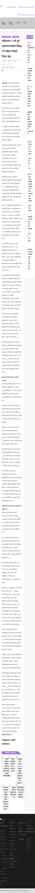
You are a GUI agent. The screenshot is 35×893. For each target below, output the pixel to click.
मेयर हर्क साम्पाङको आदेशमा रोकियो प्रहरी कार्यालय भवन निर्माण (29, 96)
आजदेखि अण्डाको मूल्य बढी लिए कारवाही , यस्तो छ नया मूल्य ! (29, 230)
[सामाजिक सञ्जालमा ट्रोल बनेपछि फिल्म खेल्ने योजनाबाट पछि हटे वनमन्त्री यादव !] (5, 785)
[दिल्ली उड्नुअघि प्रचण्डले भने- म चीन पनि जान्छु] (12, 757)
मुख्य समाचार (6, 37)
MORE (21, 839)
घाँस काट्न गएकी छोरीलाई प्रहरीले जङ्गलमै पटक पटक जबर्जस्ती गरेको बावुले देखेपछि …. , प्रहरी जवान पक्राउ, (29, 192)
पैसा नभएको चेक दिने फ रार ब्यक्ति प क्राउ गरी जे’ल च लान (29, 155)
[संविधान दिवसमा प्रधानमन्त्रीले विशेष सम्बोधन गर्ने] (12, 785)
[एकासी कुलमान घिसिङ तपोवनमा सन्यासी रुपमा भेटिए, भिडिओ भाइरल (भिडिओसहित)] (5, 757)
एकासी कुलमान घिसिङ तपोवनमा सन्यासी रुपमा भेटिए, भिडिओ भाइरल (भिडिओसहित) (6, 767)
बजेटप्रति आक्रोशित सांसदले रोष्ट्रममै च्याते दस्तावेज (29, 74)
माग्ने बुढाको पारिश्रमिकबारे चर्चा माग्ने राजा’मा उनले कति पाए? (29, 52)
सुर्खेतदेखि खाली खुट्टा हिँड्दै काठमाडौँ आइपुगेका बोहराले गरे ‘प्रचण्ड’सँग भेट (29, 122)
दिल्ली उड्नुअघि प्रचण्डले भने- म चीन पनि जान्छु (12, 765)
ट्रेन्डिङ (31, 37)
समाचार (3, 22)
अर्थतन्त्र (3, 24)
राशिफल (11, 24)
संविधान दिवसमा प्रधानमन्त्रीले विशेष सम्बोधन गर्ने (13, 792)
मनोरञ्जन (17, 22)
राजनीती (10, 22)
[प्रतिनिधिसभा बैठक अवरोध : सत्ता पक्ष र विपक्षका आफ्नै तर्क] (19, 785)
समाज (24, 22)
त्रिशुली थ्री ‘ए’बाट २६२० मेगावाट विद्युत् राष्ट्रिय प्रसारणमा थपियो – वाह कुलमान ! (19, 771)
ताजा (28, 37)
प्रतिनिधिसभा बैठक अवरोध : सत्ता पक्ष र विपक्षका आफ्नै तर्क (20, 792)
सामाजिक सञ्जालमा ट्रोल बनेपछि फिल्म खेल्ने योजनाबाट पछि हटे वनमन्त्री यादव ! (5, 798)
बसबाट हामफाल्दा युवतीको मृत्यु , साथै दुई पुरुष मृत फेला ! (29, 260)
